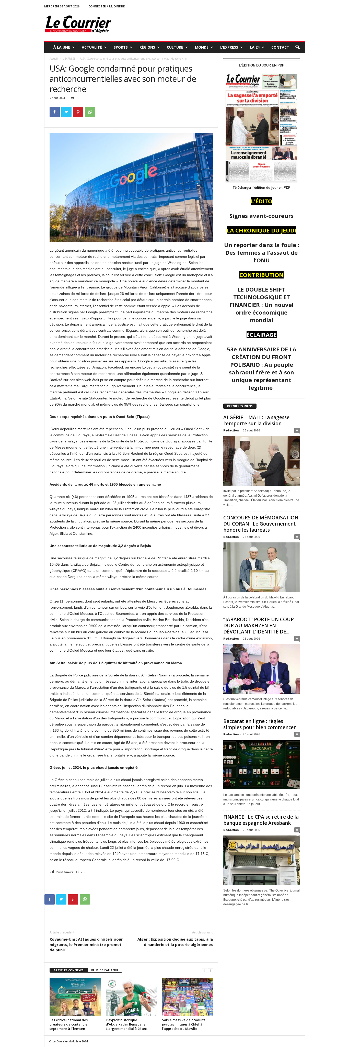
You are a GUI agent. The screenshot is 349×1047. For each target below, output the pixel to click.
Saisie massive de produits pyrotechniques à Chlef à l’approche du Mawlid (183, 1024)
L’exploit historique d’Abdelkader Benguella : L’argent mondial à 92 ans (126, 1024)
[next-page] (210, 970)
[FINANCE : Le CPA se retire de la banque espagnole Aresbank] (261, 860)
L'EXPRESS (69, 58)
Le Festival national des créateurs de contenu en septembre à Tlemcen (69, 1024)
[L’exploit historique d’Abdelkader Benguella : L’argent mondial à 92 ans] (131, 997)
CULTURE (175, 47)
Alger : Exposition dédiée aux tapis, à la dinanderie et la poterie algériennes (175, 942)
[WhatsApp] (90, 112)
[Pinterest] (78, 112)
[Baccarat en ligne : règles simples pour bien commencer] (261, 764)
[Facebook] (55, 112)
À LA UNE (61, 47)
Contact (280, 47)
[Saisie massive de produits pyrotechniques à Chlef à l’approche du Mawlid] (187, 997)
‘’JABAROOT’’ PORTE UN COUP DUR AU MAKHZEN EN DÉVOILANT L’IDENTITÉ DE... (258, 625)
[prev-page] (204, 970)
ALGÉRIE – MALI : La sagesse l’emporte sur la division (256, 420)
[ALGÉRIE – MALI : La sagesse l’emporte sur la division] (261, 461)
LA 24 (255, 47)
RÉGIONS (147, 47)
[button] (297, 47)
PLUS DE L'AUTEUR (104, 970)
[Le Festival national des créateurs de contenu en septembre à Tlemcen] (75, 997)
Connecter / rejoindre (106, 6)
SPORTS (121, 47)
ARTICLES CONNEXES (69, 970)
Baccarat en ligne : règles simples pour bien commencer (259, 724)
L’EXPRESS (229, 47)
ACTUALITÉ (92, 47)
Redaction (231, 430)
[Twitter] (66, 112)
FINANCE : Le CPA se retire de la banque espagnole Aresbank (261, 820)
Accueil (54, 58)
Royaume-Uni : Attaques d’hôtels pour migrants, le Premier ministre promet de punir (86, 944)
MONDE (201, 47)
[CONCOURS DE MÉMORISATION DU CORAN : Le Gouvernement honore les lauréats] (261, 567)
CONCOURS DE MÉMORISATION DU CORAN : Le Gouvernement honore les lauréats (260, 523)
